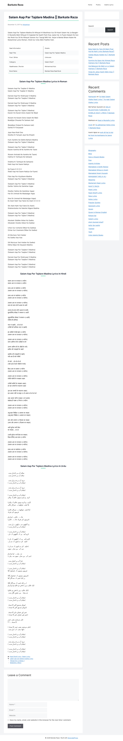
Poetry (98, 5)
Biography (92, 150)
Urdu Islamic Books (95, 235)
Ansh (90, 125)
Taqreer (91, 229)
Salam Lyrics (26, 656)
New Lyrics (92, 196)
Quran (90, 209)
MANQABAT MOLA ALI (97, 176)
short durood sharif (95, 222)
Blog (90, 154)
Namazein (92, 97)
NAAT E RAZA (93, 186)
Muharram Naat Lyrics (96, 183)
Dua (89, 160)
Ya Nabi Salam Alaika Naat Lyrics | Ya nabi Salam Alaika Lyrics (101, 99)
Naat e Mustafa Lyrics (106, 120)
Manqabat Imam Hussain (98, 173)
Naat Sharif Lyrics (15, 656)
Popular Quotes (94, 203)
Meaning (91, 180)
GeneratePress (73, 738)
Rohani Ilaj (92, 216)
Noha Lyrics (92, 199)
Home (90, 5)
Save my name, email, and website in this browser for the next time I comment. (40, 720)
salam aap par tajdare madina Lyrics (21, 658)
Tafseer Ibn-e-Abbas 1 (17, 661)
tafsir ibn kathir (94, 225)
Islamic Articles (94, 163)
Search (91, 26)
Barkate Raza (15, 4)
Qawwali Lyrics (94, 206)
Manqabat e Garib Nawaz (98, 167)
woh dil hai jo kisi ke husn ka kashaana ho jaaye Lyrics (100, 135)
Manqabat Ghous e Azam (98, 170)
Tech (90, 232)
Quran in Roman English (97, 212)
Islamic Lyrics (108, 5)
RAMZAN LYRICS (15, 663)
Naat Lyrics (92, 190)
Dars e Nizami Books (96, 157)
